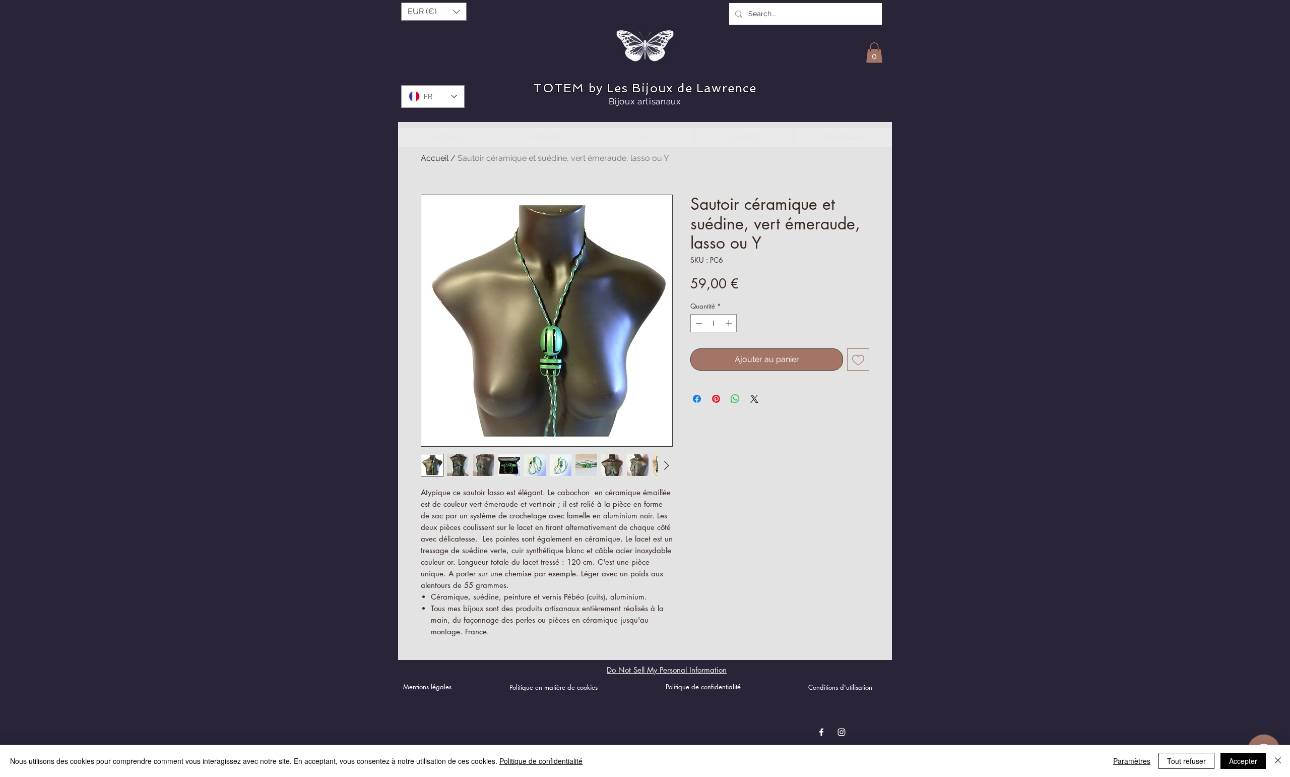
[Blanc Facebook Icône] (821, 732)
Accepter (1243, 761)
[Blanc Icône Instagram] (841, 732)
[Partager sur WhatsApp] (735, 399)
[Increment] (730, 323)
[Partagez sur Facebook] (697, 399)
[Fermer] (1278, 761)
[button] (434, 12)
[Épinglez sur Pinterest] (716, 399)
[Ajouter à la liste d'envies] (858, 359)
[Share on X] (754, 399)
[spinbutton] (714, 323)
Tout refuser (1186, 761)
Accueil (434, 158)
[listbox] (434, 12)
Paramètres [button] (1131, 761)
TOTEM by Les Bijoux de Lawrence (644, 88)
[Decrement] (698, 323)
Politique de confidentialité (541, 761)
